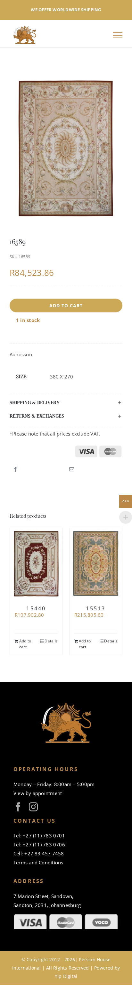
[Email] (72, 469)
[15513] (96, 563)
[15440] (36, 563)
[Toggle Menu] (117, 35)
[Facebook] (15, 469)
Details (51, 641)
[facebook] (17, 806)
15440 (36, 608)
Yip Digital (66, 976)
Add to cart (66, 305)
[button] (66, 403)
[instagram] (33, 806)
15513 (95, 608)
